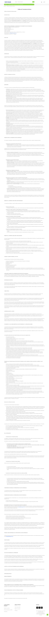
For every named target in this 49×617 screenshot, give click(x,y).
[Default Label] (42, 607)
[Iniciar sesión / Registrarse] (41, 2)
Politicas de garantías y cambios (8, 609)
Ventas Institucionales (20, 4)
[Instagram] (39, 607)
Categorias (5, 4)
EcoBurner (9, 4)
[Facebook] (37, 607)
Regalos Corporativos (14, 4)
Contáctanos (5, 611)
